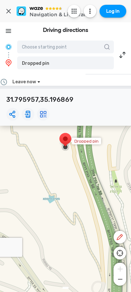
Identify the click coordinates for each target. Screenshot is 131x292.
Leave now (24, 82)
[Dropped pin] (65, 142)
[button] (65, 62)
